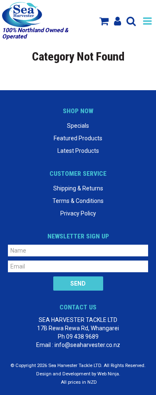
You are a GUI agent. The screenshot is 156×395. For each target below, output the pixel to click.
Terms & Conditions (78, 201)
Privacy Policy (78, 213)
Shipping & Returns (78, 188)
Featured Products (78, 138)
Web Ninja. (108, 374)
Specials (78, 125)
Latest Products (78, 150)
